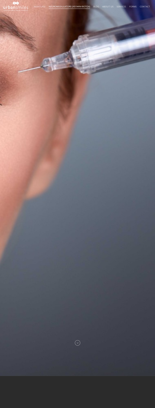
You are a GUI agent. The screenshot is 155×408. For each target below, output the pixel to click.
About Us (107, 6)
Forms (133, 6)
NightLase (40, 6)
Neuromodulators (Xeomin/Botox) (69, 6)
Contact (145, 6)
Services (121, 6)
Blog (96, 6)
